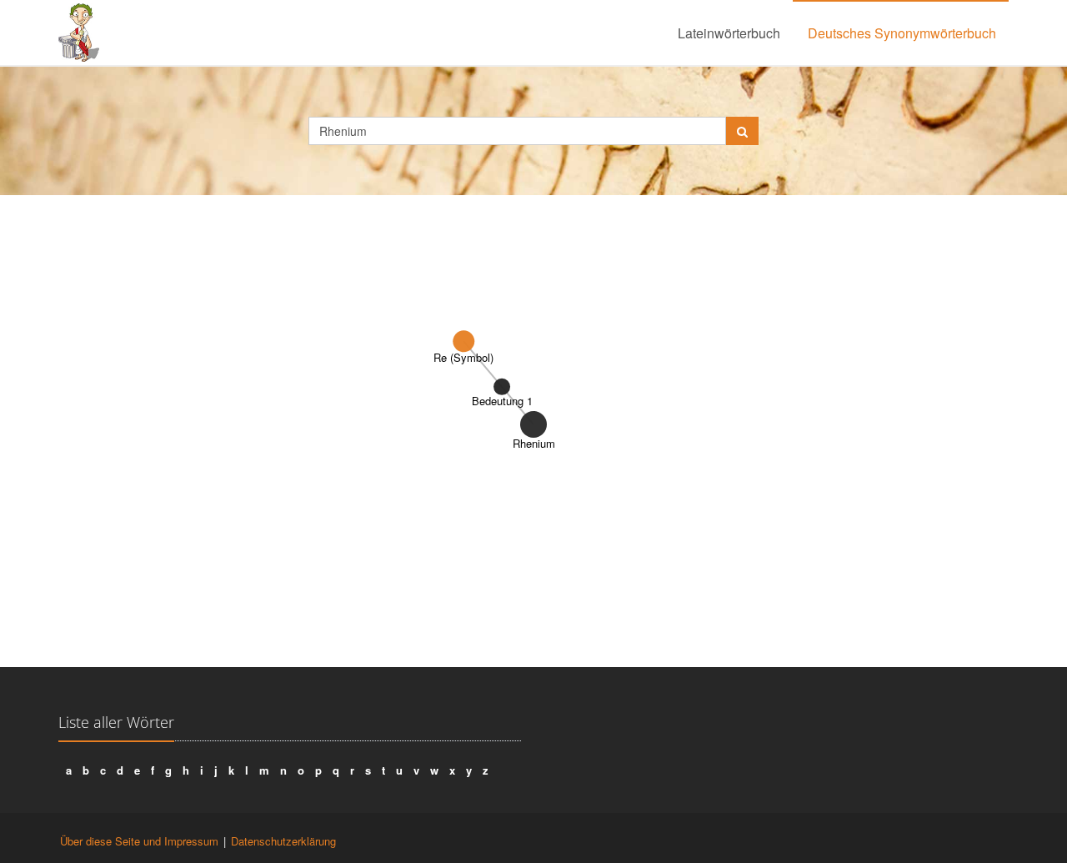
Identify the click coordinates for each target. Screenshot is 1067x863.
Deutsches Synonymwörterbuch (902, 33)
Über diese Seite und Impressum (139, 841)
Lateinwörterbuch (729, 33)
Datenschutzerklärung (283, 841)
